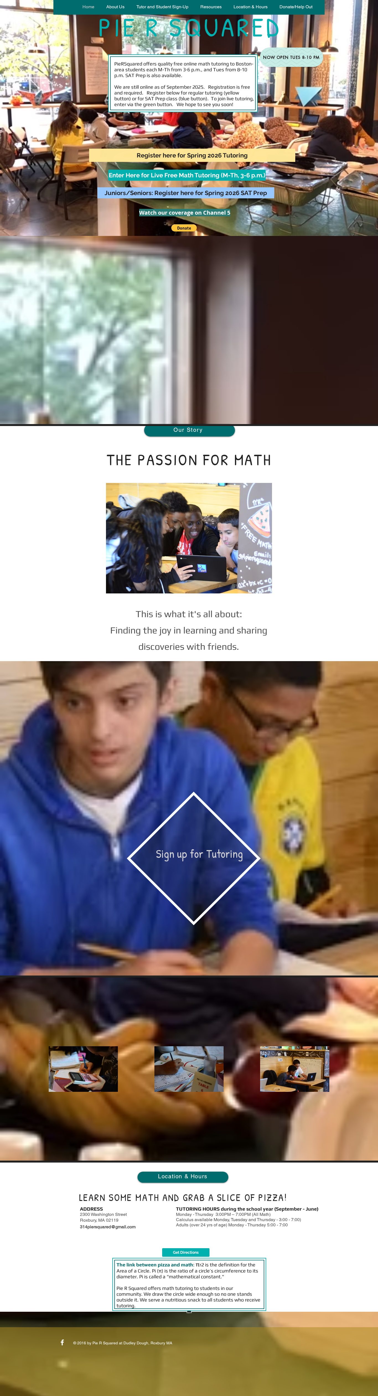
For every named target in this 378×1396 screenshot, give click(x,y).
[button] (162, 6)
